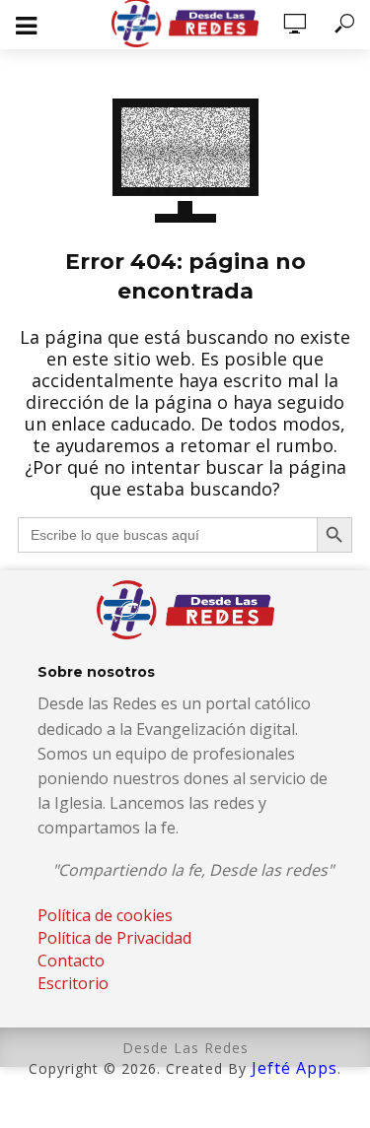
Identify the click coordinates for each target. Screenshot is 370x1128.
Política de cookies (105, 915)
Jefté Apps (294, 1068)
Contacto (71, 960)
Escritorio (73, 983)
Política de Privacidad (114, 938)
